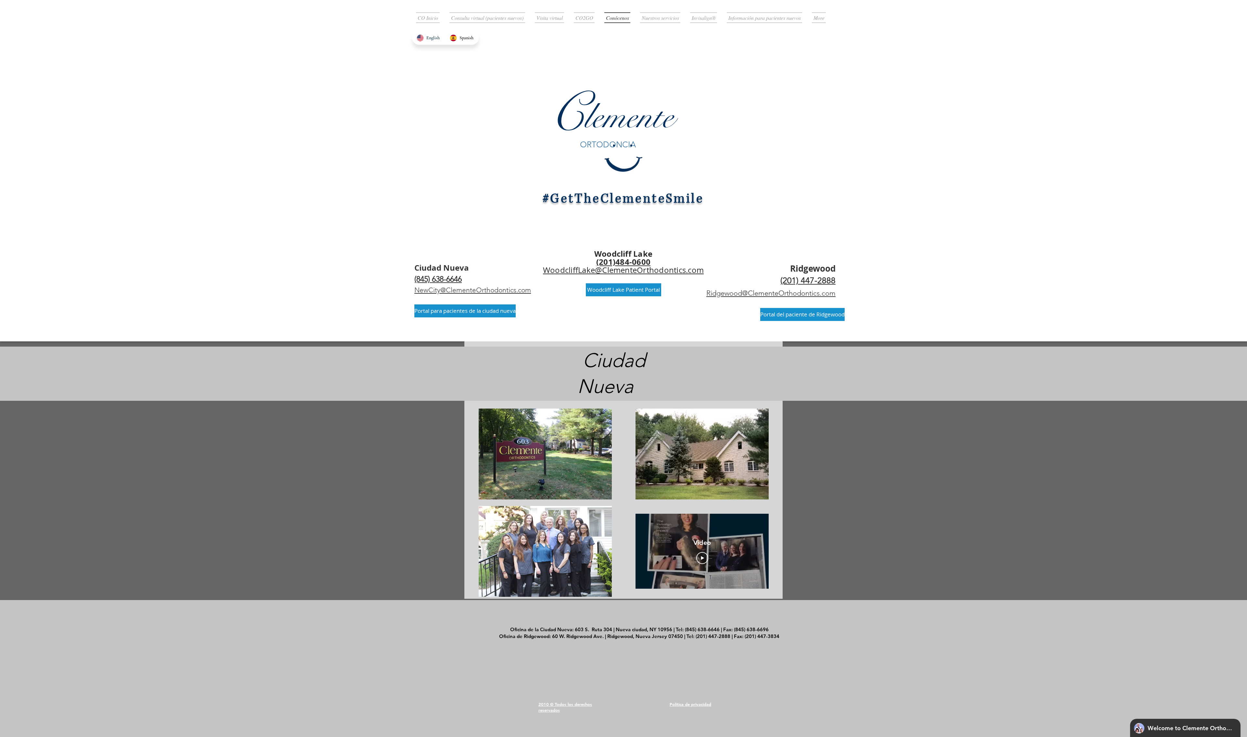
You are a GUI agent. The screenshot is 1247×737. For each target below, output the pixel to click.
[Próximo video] (755, 551)
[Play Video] (702, 558)
